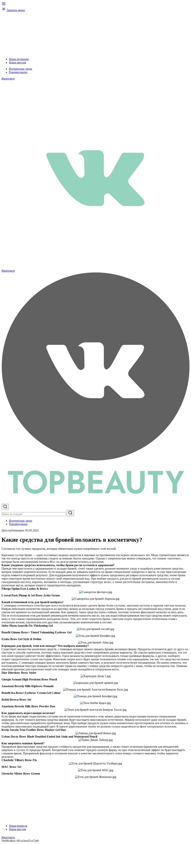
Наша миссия (17, 62)
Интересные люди (20, 68)
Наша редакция (19, 59)
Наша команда (18, 825)
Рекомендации (18, 72)
